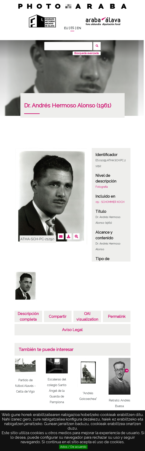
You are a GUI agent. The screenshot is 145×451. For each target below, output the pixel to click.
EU (66, 28)
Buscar (97, 46)
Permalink (117, 316)
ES (72, 28)
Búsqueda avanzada (86, 53)
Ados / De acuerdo (73, 447)
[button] (127, 370)
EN (79, 28)
